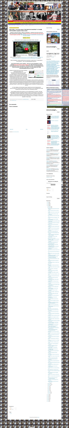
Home (26, 129)
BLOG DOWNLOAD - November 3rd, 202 (53, 369)
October (49, 383)
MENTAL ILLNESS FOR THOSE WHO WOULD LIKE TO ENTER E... (53, 326)
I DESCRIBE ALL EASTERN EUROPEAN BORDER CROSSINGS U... (53, 302)
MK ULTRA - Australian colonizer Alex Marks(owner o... (52, 366)
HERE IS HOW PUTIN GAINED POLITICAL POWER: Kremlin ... (53, 306)
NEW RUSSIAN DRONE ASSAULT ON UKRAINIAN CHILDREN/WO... (53, 257)
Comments (49, 190)
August (49, 385)
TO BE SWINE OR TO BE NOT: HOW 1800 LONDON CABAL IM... (53, 246)
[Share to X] (33, 99)
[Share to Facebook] (34, 99)
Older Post (41, 129)
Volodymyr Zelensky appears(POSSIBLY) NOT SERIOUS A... (53, 324)
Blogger (38, 417)
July (48, 386)
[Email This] (31, 99)
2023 (48, 205)
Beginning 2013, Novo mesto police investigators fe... (52, 297)
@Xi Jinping (49, 307)
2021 (48, 395)
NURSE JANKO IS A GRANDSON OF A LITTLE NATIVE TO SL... (53, 243)
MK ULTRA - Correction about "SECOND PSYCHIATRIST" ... (53, 219)
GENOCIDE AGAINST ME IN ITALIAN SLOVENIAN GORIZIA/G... (52, 378)
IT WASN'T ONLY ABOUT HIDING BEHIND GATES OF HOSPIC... (53, 235)
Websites (18, 25)
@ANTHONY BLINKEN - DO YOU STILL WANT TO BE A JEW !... (53, 244)
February (49, 392)
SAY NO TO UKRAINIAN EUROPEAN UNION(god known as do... (52, 329)
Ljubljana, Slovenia (14, 100)
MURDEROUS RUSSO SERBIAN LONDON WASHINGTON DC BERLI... (53, 255)
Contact (26, 25)
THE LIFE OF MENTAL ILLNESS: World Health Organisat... (53, 288)
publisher (47, 157)
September (49, 384)
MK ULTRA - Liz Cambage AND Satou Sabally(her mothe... (53, 345)
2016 (48, 401)
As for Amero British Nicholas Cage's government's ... (52, 236)
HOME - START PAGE (12, 25)
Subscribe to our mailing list (53, 181)
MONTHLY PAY (31, 25)
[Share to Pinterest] (35, 99)
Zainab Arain (48, 149)
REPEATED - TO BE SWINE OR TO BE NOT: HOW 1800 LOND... (53, 239)
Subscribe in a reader (49, 177)
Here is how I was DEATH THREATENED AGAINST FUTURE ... (53, 322)
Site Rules (22, 25)
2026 (48, 202)
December (49, 206)
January (49, 393)
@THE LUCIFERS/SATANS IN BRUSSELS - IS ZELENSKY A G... (53, 328)
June (48, 387)
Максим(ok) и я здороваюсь (54, 120)
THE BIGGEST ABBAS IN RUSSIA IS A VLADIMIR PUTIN (53, 349)
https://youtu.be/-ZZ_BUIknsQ (26, 57)
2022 (48, 394)
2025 (48, 203)
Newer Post (11, 129)
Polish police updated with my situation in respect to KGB (55, 131)
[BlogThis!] (32, 99)
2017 (48, 400)
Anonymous (48, 153)
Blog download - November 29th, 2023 (53, 231)
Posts (48, 189)
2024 (48, 204)
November (49, 207)
